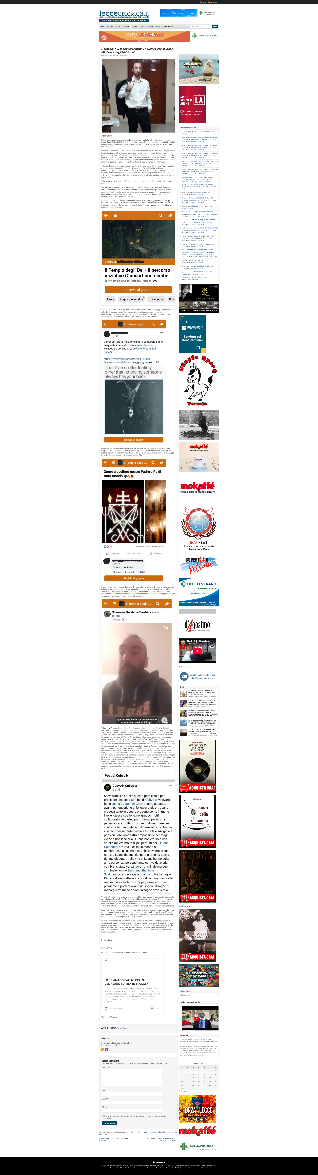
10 (187, 1078)
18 (193, 1081)
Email (105, 1099)
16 (182, 1081)
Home (103, 26)
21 (210, 1081)
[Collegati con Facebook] (106, 1049)
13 (204, 1078)
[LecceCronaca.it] (124, 21)
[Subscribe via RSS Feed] (102, 1049)
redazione (104, 55)
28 (210, 1085)
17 (187, 1081)
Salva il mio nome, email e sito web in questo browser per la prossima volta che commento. (134, 1117)
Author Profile (121, 1028)
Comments (213, 2)
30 (182, 1088)
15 (215, 1078)
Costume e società (113, 26)
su (186, 131)
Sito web (105, 1107)
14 (210, 1078)
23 (182, 1085)
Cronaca (126, 26)
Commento (107, 1067)
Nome (105, 1091)
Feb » (185, 1091)
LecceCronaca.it (159, 1162)
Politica (134, 26)
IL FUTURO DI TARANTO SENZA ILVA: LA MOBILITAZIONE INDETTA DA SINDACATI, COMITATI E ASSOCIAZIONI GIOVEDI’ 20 (202, 722)
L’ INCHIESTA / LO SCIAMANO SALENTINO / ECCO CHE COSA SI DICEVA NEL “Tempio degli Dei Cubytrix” (137, 50)
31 (187, 1088)
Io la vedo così (167, 26)
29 (215, 1085)
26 (198, 1085)
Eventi (142, 26)
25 (193, 1085)
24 (187, 1085)
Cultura (150, 26)
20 (204, 1081)
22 (215, 1081)
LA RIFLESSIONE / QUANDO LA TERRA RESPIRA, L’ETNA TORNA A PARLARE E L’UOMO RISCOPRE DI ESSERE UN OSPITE (200, 139)
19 (198, 1081)
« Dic (180, 1091)
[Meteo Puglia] (185, 995)
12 (198, 1078)
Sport (158, 26)
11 (193, 1078)
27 (204, 1085)
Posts (204, 2)
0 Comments (124, 55)
